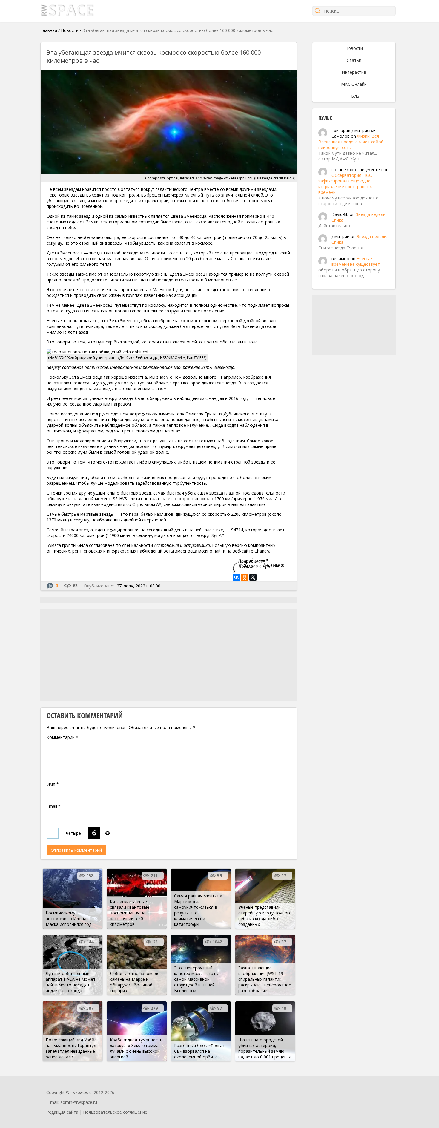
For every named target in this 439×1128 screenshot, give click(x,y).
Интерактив (354, 72)
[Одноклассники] (244, 577)
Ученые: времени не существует (355, 261)
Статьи (354, 60)
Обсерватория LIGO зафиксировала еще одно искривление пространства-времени (346, 183)
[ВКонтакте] (236, 577)
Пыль (354, 96)
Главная (48, 30)
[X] (253, 577)
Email (54, 806)
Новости (70, 30)
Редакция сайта (62, 1112)
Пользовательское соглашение (115, 1112)
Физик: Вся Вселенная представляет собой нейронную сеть (350, 141)
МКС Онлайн (354, 84)
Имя (53, 784)
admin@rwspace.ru (78, 1102)
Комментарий (62, 737)
